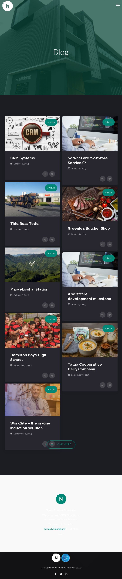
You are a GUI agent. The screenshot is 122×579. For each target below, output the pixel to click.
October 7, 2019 (78, 304)
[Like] (52, 174)
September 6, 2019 (23, 365)
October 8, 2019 (21, 164)
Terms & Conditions (54, 528)
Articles (51, 122)
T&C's (78, 568)
